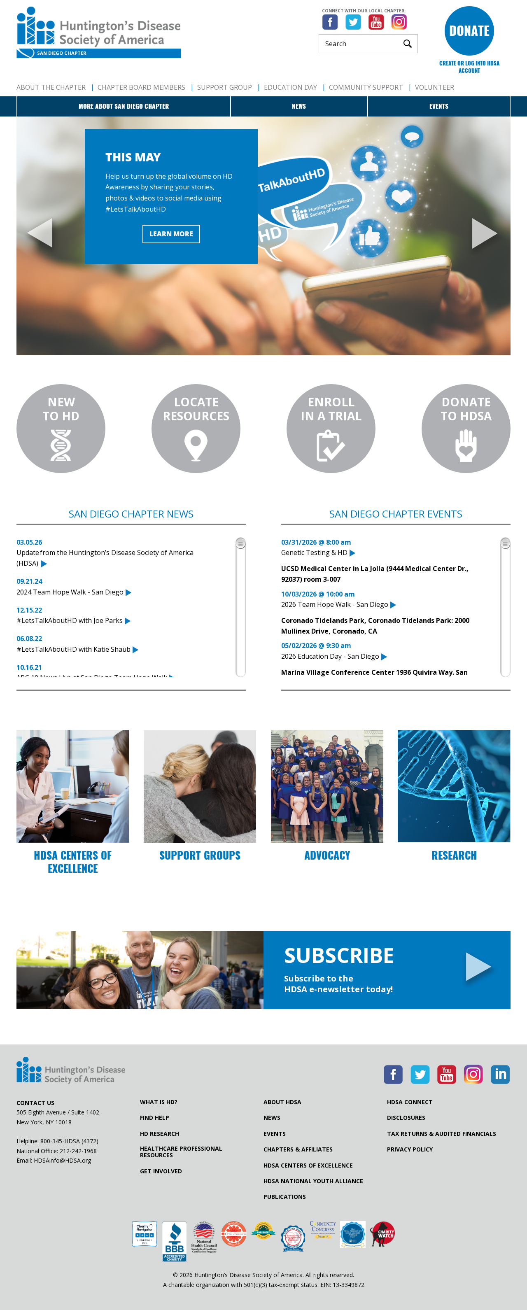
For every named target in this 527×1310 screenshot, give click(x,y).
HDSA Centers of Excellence (308, 1165)
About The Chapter (51, 87)
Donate (469, 30)
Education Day (290, 87)
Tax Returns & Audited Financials (441, 1134)
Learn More (171, 233)
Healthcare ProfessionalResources (181, 1151)
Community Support (366, 87)
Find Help (154, 1117)
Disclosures (406, 1117)
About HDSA (282, 1102)
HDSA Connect (410, 1102)
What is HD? (158, 1102)
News (299, 106)
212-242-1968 (78, 1151)
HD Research (159, 1134)
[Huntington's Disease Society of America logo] (70, 1071)
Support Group (224, 87)
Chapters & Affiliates (298, 1149)
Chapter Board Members (141, 87)
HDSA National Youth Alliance (313, 1181)
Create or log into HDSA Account (469, 67)
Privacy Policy (410, 1149)
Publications (285, 1196)
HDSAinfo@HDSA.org (62, 1160)
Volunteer (434, 87)
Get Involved (161, 1171)
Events (438, 106)
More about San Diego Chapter (124, 106)
